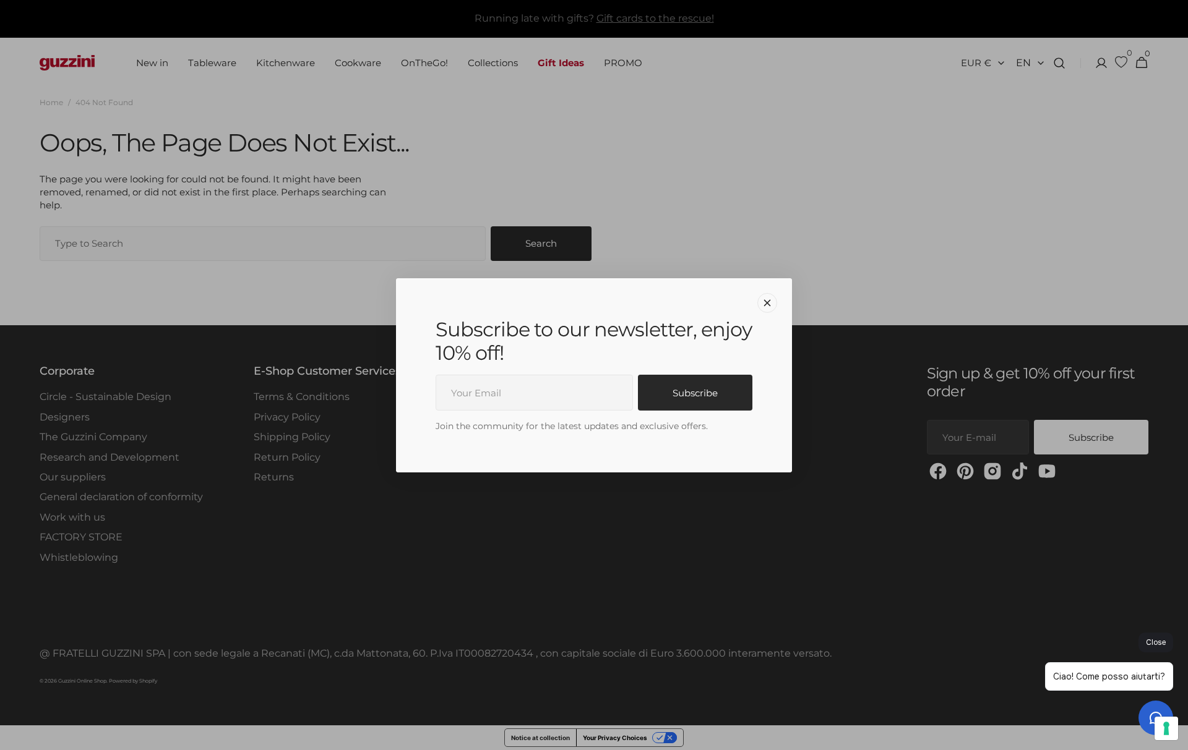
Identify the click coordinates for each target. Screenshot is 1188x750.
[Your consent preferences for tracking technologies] (1166, 728)
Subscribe (695, 393)
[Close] (767, 302)
